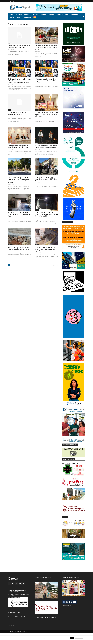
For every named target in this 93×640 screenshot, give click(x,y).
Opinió (12, 17)
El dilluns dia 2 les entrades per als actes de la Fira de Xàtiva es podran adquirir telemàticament (19, 81)
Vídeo (66, 14)
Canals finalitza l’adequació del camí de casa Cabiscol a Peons (18, 248)
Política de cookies (39, 617)
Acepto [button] (71, 638)
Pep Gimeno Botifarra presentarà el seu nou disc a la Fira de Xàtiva (46, 146)
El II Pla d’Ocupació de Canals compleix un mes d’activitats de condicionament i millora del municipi (18, 180)
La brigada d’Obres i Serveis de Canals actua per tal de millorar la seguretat (46, 249)
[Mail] (80, 1)
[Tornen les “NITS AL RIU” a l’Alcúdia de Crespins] (19, 102)
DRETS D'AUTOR (12, 621)
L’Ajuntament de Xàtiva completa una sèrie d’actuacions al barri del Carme (46, 47)
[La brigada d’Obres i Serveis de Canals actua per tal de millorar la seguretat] (46, 236)
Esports (35, 14)
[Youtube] (84, 1)
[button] (83, 16)
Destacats (37, 43)
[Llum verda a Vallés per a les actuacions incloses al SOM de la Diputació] (46, 166)
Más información (79, 638)
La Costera (37, 174)
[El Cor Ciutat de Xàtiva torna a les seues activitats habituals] (19, 35)
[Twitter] (82, 1)
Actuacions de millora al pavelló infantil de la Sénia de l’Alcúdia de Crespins (19, 214)
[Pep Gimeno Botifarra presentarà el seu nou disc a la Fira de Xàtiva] (46, 135)
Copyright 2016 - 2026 (14, 612)
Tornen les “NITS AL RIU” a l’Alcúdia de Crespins (17, 113)
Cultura (43, 14)
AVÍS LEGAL (11, 625)
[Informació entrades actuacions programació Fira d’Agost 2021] (46, 68)
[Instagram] (78, 1)
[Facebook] (75, 1)
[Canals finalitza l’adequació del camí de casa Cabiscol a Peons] (19, 236)
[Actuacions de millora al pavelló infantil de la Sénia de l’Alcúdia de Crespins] (19, 202)
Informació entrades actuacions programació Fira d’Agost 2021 (45, 80)
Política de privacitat (50, 617)
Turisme (59, 14)
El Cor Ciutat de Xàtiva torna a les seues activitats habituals (19, 46)
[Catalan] (35, 18)
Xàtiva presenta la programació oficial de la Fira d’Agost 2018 (18, 146)
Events (9, 109)
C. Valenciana (74, 14)
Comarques (27, 14)
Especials (18, 17)
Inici (11, 14)
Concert (9, 43)
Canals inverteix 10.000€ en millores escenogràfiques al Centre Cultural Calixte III (46, 214)
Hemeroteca (27, 17)
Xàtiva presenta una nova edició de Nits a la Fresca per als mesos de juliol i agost (46, 114)
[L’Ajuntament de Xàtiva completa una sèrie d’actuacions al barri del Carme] (46, 35)
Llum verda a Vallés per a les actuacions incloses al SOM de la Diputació (46, 179)
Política (51, 14)
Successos (19, 14)
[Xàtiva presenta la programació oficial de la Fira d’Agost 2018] (19, 135)
